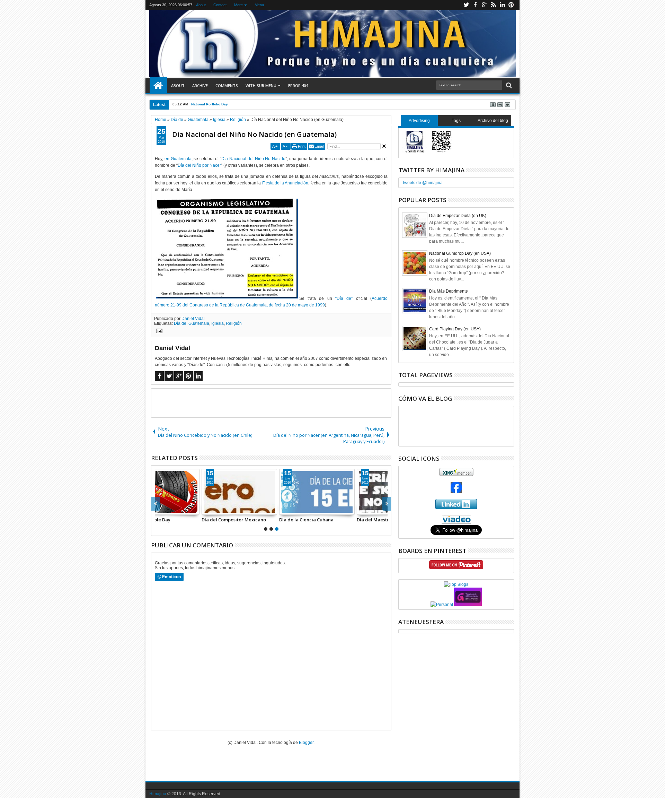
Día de (180, 323)
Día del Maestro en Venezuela (344, 520)
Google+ (484, 5)
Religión (234, 323)
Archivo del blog (493, 120)
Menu (259, 5)
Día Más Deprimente (448, 291)
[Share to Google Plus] (176, 509)
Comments (226, 85)
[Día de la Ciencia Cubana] (271, 492)
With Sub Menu (261, 85)
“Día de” (344, 298)
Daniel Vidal (193, 318)
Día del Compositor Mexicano (188, 520)
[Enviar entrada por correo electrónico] (158, 331)
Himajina (157, 793)
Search (508, 85)
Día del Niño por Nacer (199, 165)
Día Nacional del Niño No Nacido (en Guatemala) (254, 134)
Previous (386, 504)
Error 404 (298, 85)
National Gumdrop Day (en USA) (460, 253)
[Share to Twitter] (169, 509)
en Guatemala (178, 158)
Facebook (475, 5)
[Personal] (442, 604)
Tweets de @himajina (422, 182)
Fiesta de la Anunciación (285, 183)
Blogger (306, 742)
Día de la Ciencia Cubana (260, 520)
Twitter (466, 5)
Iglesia (217, 323)
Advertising (419, 120)
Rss (493, 5)
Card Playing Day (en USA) (455, 329)
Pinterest (511, 5)
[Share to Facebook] (161, 509)
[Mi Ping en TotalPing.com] (468, 604)
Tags (456, 120)
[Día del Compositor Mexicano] (193, 492)
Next (155, 504)
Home (158, 85)
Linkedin (502, 5)
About (201, 5)
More (238, 5)
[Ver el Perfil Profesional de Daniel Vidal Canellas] (456, 522)
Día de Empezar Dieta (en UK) (457, 215)
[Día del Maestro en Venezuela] (348, 492)
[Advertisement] (271, 402)
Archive (200, 85)
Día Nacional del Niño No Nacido (253, 158)
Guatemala (198, 323)
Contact (220, 5)
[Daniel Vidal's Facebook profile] (456, 491)
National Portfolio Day (209, 104)
